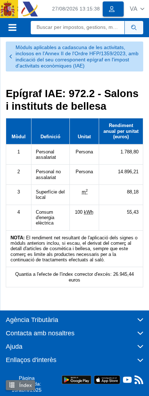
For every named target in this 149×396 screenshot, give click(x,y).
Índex (25, 385)
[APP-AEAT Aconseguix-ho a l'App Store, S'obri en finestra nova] (107, 379)
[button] (137, 9)
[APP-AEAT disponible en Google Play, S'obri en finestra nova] (76, 379)
